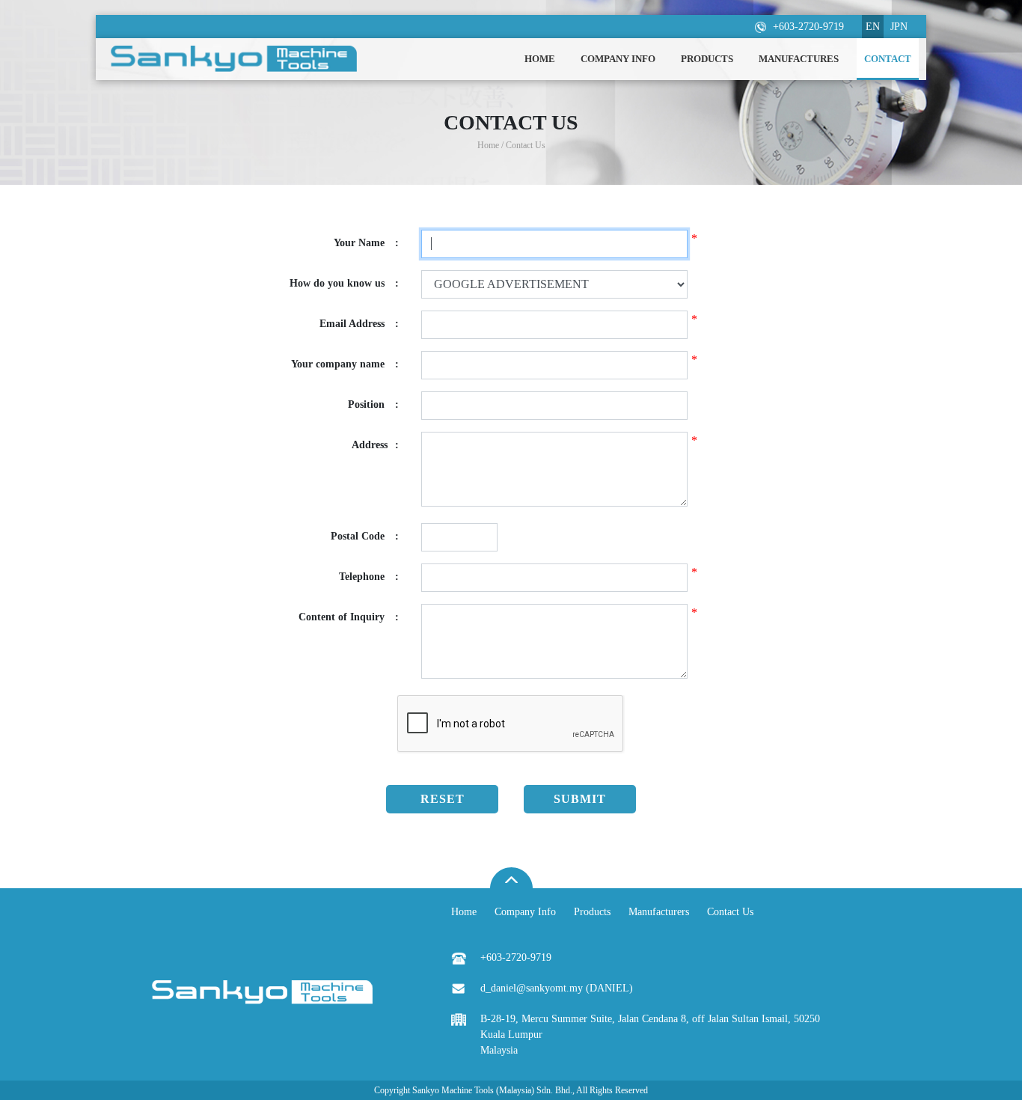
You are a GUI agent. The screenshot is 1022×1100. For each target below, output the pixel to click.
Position (373, 404)
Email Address (359, 323)
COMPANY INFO (618, 58)
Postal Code (365, 536)
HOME (539, 58)
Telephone (369, 576)
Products (592, 911)
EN (873, 26)
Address (375, 444)
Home (464, 911)
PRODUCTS (707, 58)
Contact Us (730, 911)
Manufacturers (658, 911)
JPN (899, 26)
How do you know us (344, 283)
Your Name (366, 242)
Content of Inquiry (349, 617)
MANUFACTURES (799, 58)
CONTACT (887, 58)
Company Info (525, 911)
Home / (491, 145)
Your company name (345, 364)
